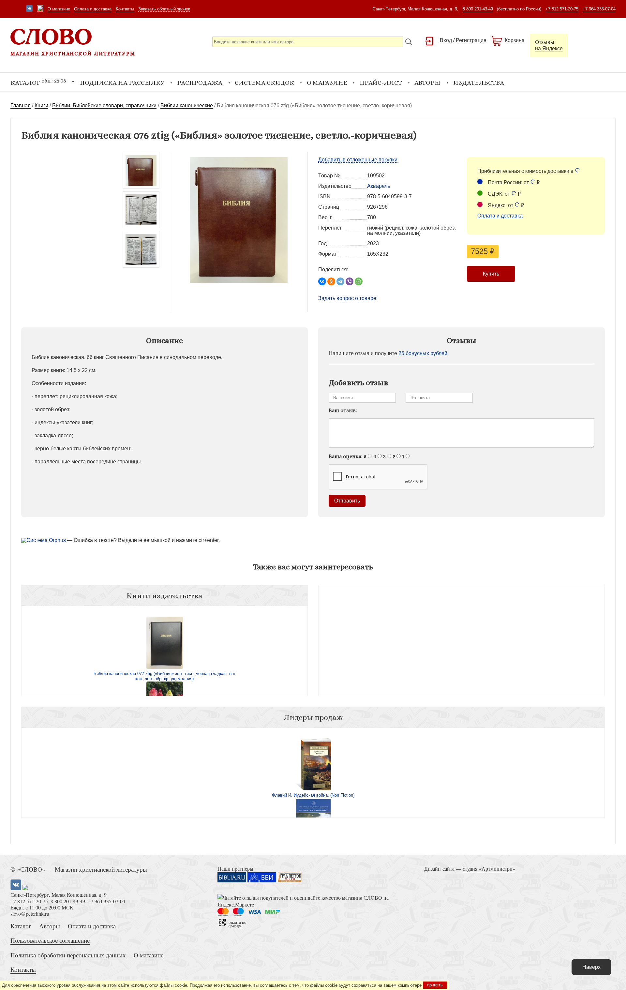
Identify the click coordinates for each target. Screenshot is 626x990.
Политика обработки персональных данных (68, 955)
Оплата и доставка (93, 9)
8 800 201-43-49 (478, 9)
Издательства (478, 82)
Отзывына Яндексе (549, 45)
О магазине (59, 9)
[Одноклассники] (331, 281)
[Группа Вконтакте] (29, 9)
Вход (446, 40)
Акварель (378, 186)
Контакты (125, 9)
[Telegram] (340, 281)
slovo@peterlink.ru (29, 913)
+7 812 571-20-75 (561, 9)
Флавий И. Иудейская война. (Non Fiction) (313, 795)
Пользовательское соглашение (50, 940)
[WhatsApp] (359, 281)
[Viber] (349, 281)
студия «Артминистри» (489, 868)
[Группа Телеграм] (40, 9)
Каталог (20, 926)
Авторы (427, 82)
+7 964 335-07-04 (599, 9)
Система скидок (264, 82)
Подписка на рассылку (122, 82)
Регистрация (471, 40)
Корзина (515, 40)
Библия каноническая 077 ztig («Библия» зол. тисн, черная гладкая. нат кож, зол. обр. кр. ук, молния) (165, 676)
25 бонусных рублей (422, 353)
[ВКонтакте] (322, 281)
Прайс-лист (381, 82)
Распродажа (199, 82)
